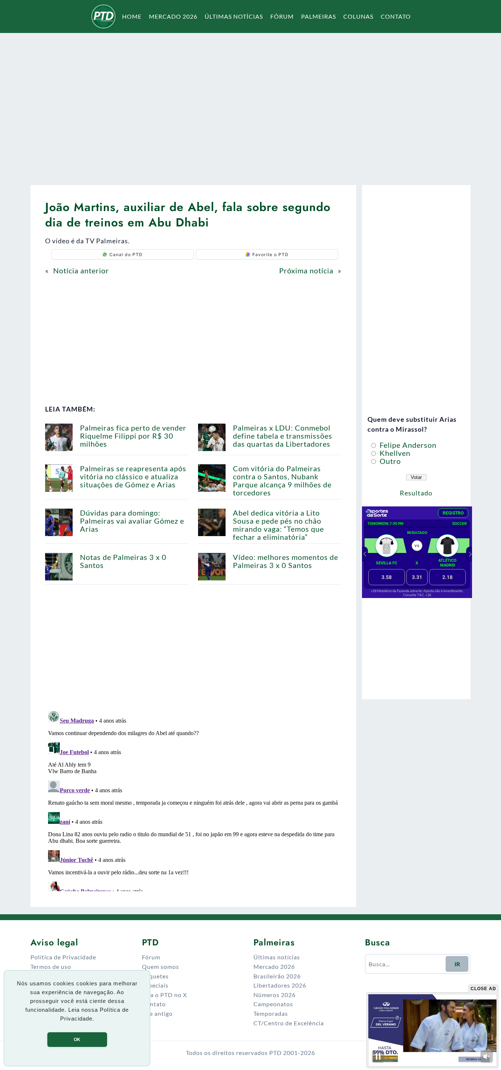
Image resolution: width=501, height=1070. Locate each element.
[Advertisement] (250, 104)
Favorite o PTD (270, 254)
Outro (389, 461)
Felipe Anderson (407, 444)
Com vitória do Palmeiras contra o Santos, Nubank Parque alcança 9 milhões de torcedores (282, 480)
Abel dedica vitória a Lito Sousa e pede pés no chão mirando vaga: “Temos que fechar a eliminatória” (278, 524)
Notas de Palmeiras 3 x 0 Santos (123, 561)
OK (77, 1039)
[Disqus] (193, 799)
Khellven (394, 453)
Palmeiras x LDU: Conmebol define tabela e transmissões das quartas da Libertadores (282, 435)
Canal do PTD (126, 254)
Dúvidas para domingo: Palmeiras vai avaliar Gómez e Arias (132, 520)
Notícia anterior (81, 270)
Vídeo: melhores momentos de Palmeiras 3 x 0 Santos (285, 561)
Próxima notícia (306, 270)
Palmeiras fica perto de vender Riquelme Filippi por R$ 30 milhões (133, 435)
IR (457, 963)
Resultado (416, 493)
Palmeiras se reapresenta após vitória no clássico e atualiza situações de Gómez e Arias (133, 476)
